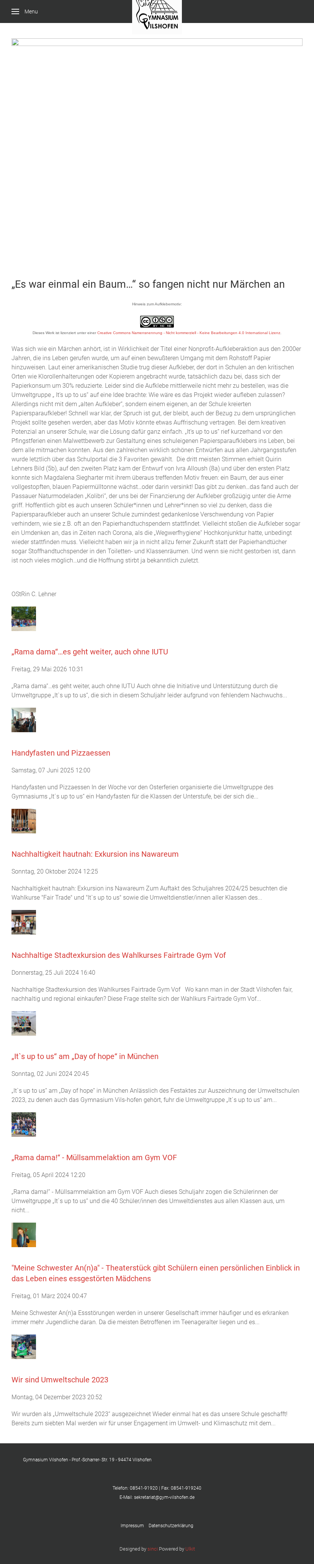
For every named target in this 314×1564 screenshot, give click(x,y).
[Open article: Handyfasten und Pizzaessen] (23, 719)
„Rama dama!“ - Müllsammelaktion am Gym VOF (94, 1157)
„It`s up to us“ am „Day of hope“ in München (85, 1056)
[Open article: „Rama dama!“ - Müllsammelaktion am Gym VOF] (23, 1124)
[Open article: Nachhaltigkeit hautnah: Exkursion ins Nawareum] (23, 821)
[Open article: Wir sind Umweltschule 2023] (23, 1346)
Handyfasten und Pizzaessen (60, 752)
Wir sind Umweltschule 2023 (59, 1379)
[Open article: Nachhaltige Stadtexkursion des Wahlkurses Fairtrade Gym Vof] (23, 922)
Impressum (135, 1525)
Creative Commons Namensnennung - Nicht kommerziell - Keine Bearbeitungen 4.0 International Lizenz (188, 333)
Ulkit (190, 1549)
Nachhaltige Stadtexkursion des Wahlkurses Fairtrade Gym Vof (118, 955)
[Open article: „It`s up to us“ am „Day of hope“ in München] (23, 1023)
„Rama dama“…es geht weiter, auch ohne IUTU (89, 651)
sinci (152, 1549)
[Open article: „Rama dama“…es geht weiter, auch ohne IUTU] (23, 618)
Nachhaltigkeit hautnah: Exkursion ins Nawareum (95, 854)
